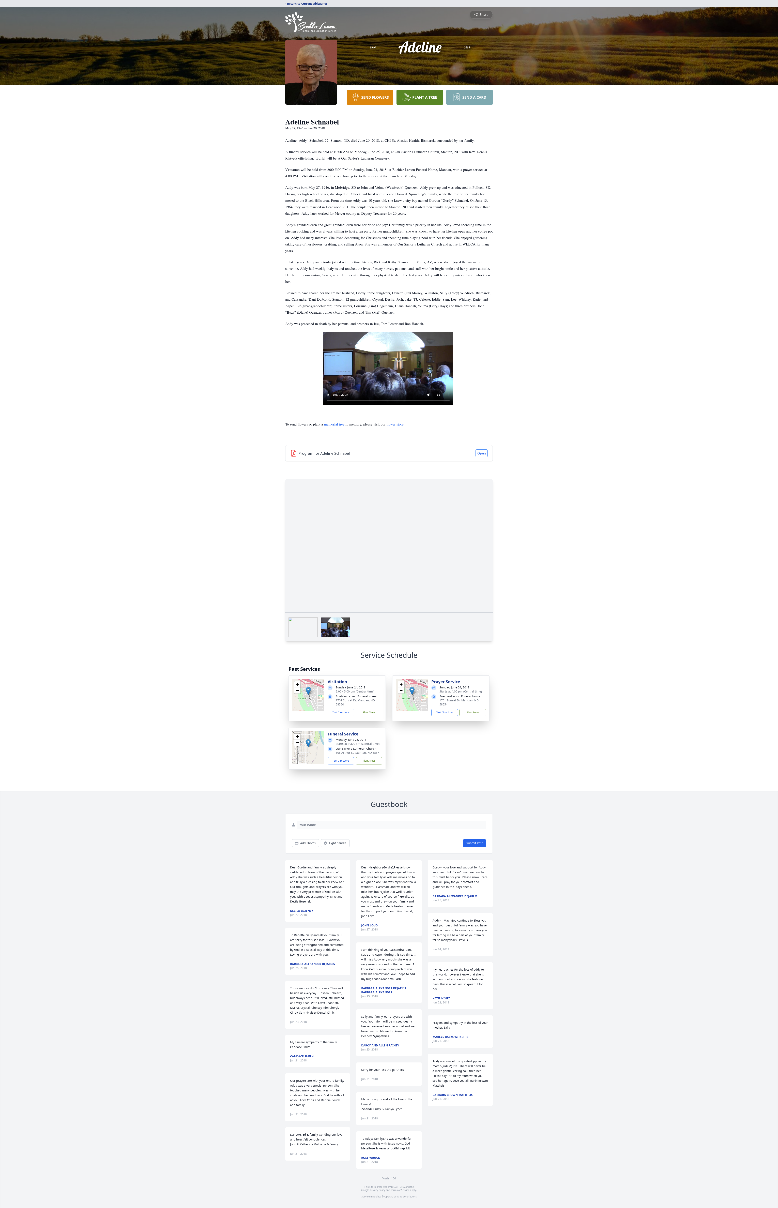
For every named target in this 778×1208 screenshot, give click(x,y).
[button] (308, 691)
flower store (395, 424)
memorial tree (334, 424)
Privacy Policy (377, 1190)
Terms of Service (400, 1190)
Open (481, 453)
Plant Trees (369, 712)
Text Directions (340, 712)
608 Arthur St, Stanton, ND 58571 (358, 753)
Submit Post (474, 843)
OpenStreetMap (393, 1196)
